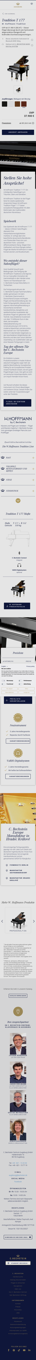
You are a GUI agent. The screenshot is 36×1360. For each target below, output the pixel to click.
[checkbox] (3, 681)
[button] (4, 666)
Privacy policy (30, 666)
